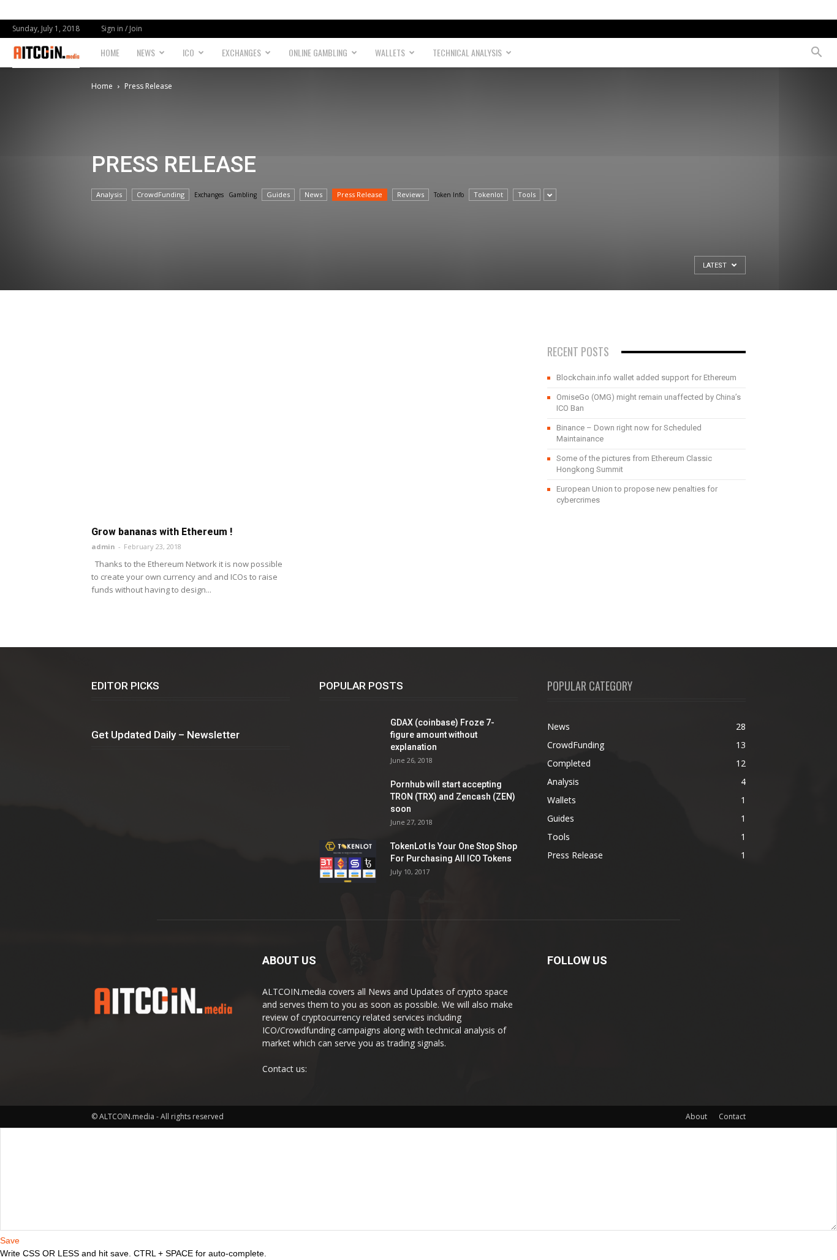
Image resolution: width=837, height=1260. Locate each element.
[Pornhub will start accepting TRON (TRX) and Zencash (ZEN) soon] (350, 808)
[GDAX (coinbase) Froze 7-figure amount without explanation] (350, 747)
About (696, 1116)
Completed (569, 763)
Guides (278, 194)
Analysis (109, 194)
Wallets (390, 52)
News (146, 52)
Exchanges (241, 52)
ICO (188, 52)
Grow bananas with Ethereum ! (161, 532)
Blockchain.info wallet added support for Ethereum (646, 377)
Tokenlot (488, 194)
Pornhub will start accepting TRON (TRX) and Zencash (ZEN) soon (452, 796)
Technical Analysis (467, 52)
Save (10, 1240)
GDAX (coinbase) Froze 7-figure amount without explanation (442, 735)
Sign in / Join (121, 28)
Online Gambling (318, 52)
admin (103, 546)
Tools (527, 194)
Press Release (359, 194)
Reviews (410, 194)
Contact (732, 1116)
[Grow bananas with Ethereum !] (190, 419)
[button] (816, 52)
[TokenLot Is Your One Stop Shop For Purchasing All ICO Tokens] (347, 861)
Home (109, 52)
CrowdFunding (160, 194)
